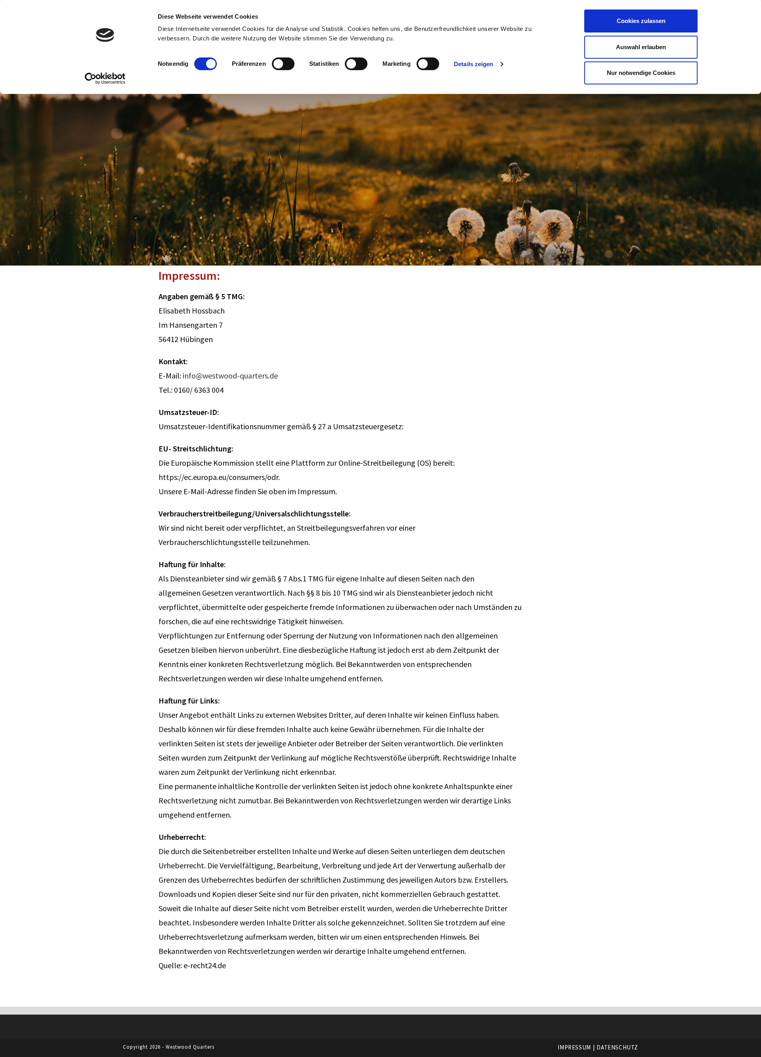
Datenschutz (617, 1047)
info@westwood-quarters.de (230, 375)
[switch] (283, 63)
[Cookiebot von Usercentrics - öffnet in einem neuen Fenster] (105, 78)
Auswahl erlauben (641, 47)
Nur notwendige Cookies (641, 72)
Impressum (574, 1047)
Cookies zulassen (641, 20)
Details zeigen (473, 64)
